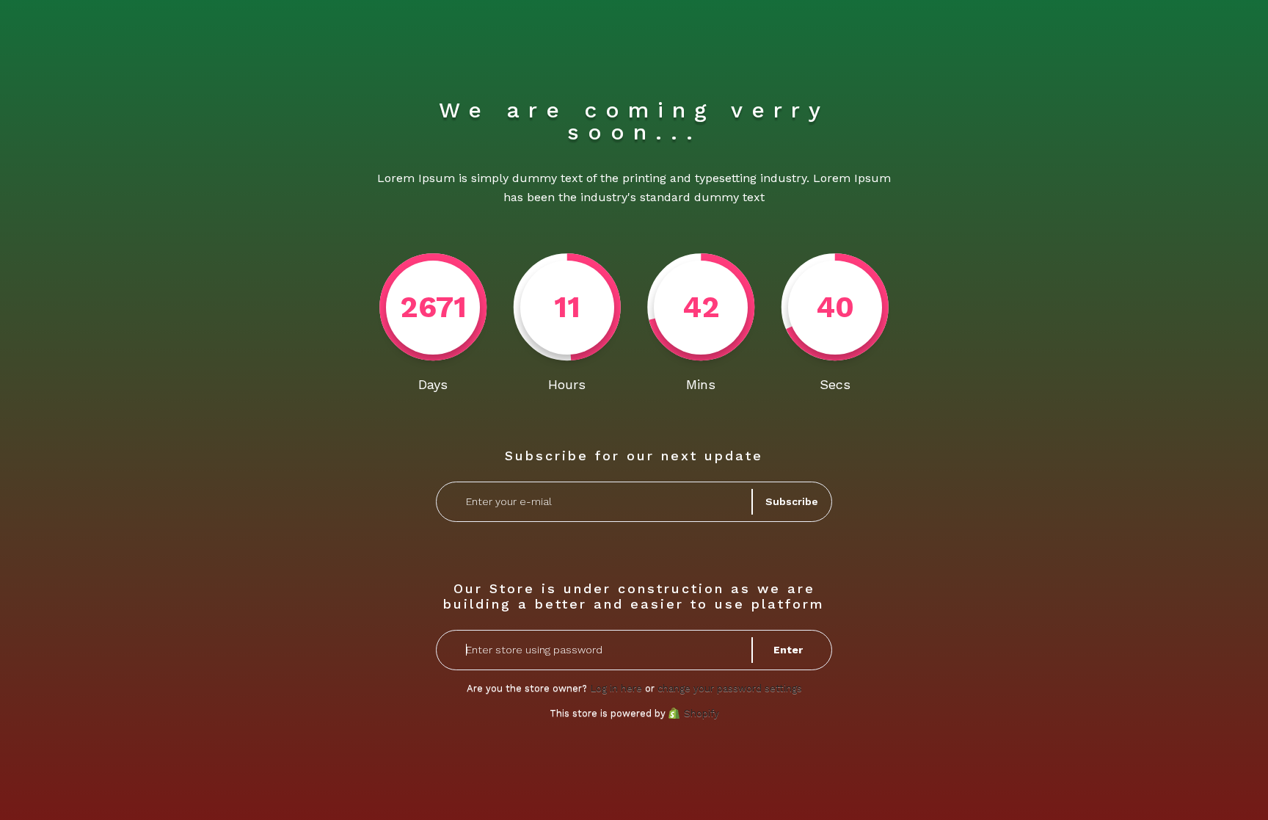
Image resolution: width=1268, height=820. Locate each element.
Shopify (701, 713)
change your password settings (729, 688)
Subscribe (791, 501)
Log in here (616, 688)
